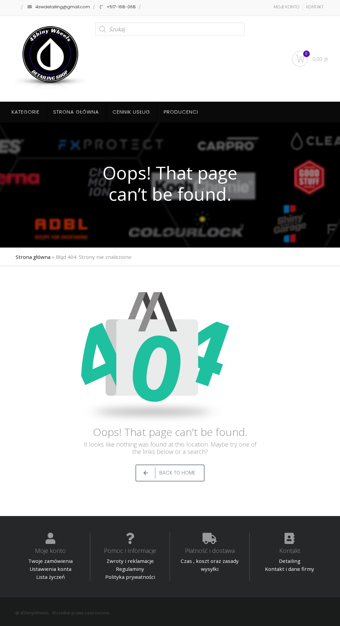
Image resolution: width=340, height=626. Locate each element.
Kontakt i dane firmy (289, 569)
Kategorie (26, 111)
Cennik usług (131, 111)
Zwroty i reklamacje (130, 561)
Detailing (289, 561)
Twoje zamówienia (50, 561)
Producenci (181, 111)
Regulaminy (130, 569)
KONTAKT (315, 7)
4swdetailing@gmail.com (63, 7)
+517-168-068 (121, 7)
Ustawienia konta (50, 569)
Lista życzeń (50, 577)
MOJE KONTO (286, 7)
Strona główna (76, 111)
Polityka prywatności (130, 577)
